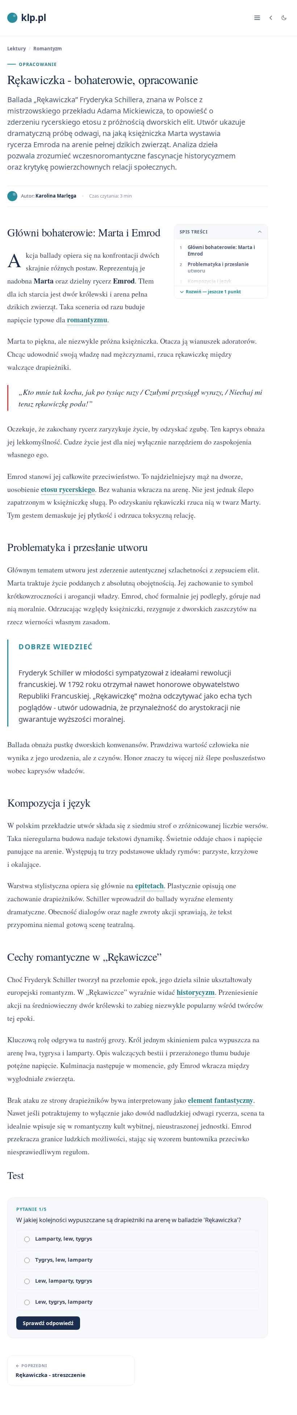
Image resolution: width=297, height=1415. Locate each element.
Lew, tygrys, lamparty (63, 1301)
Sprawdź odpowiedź (48, 1323)
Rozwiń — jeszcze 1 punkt (213, 292)
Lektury (16, 48)
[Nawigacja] (257, 17)
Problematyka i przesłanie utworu (218, 267)
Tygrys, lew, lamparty (63, 1259)
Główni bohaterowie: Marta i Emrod (221, 250)
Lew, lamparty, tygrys (63, 1280)
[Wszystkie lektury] (271, 18)
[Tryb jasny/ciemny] (284, 18)
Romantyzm (47, 48)
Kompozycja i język (209, 281)
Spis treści (194, 232)
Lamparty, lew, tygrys (63, 1238)
